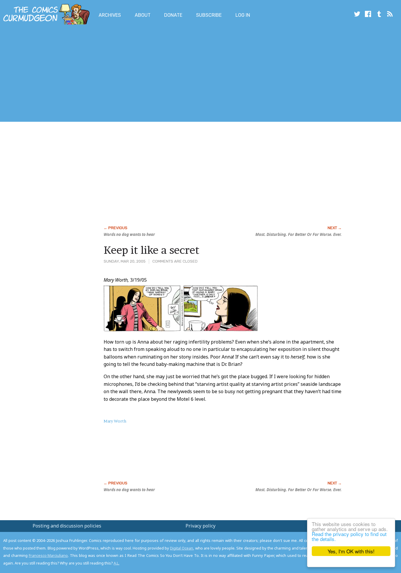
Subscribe (209, 15)
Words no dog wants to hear (129, 234)
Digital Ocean (181, 548)
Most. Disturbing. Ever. (298, 234)
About (143, 15)
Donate (173, 15)
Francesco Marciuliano (48, 555)
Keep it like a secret (151, 250)
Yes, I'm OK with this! (351, 551)
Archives (110, 15)
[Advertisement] (107, 74)
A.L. (116, 563)
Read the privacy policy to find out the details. (349, 536)
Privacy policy (200, 526)
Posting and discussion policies (67, 526)
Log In (242, 15)
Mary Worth (115, 421)
